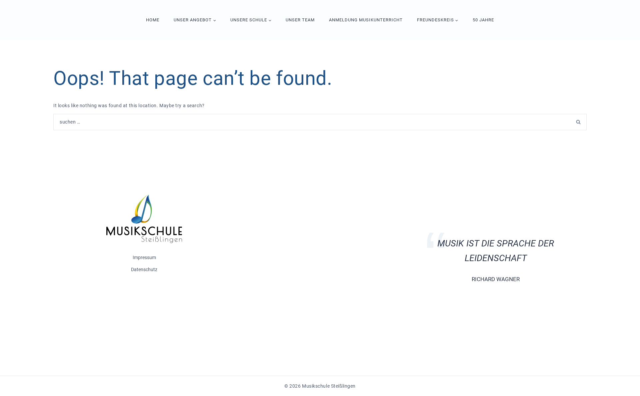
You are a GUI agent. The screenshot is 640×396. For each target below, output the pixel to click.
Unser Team (300, 19)
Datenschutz (144, 269)
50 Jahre (483, 19)
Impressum (144, 257)
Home (152, 19)
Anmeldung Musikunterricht (366, 19)
